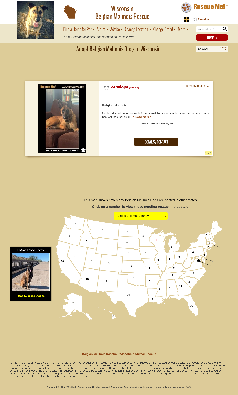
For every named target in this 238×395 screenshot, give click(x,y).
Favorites (204, 19)
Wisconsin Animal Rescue (137, 354)
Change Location (136, 29)
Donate (212, 37)
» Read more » (142, 116)
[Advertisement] (119, 64)
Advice (115, 29)
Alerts (101, 29)
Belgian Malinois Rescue (99, 354)
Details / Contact (156, 142)
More (181, 29)
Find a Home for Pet (77, 29)
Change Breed (163, 29)
